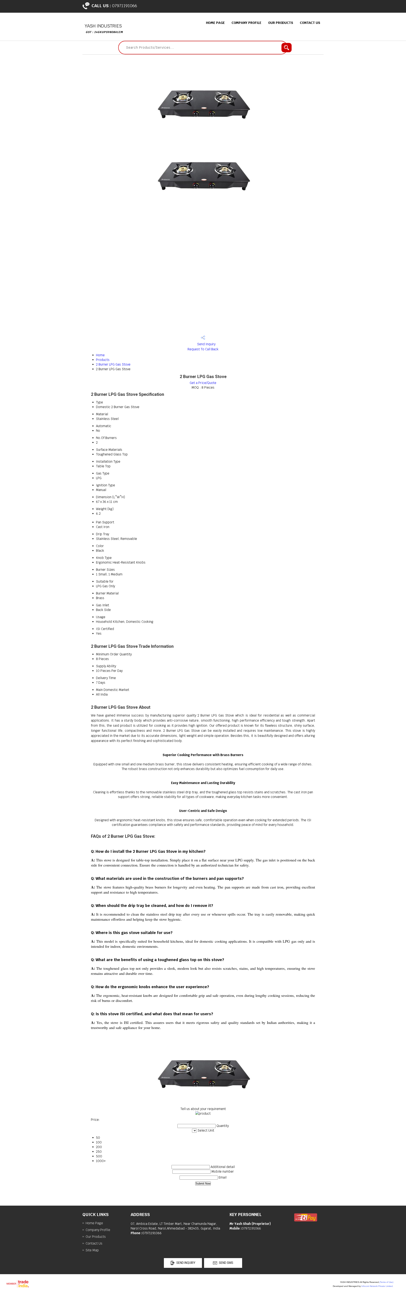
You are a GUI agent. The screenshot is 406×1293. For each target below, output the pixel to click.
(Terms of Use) (386, 1282)
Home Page (215, 23)
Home (100, 355)
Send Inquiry (205, 344)
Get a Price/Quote (203, 383)
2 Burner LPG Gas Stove (113, 364)
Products (103, 360)
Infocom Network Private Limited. (377, 1286)
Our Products (280, 23)
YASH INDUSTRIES (104, 28)
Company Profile (247, 23)
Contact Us (310, 23)
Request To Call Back (203, 349)
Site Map (92, 1250)
